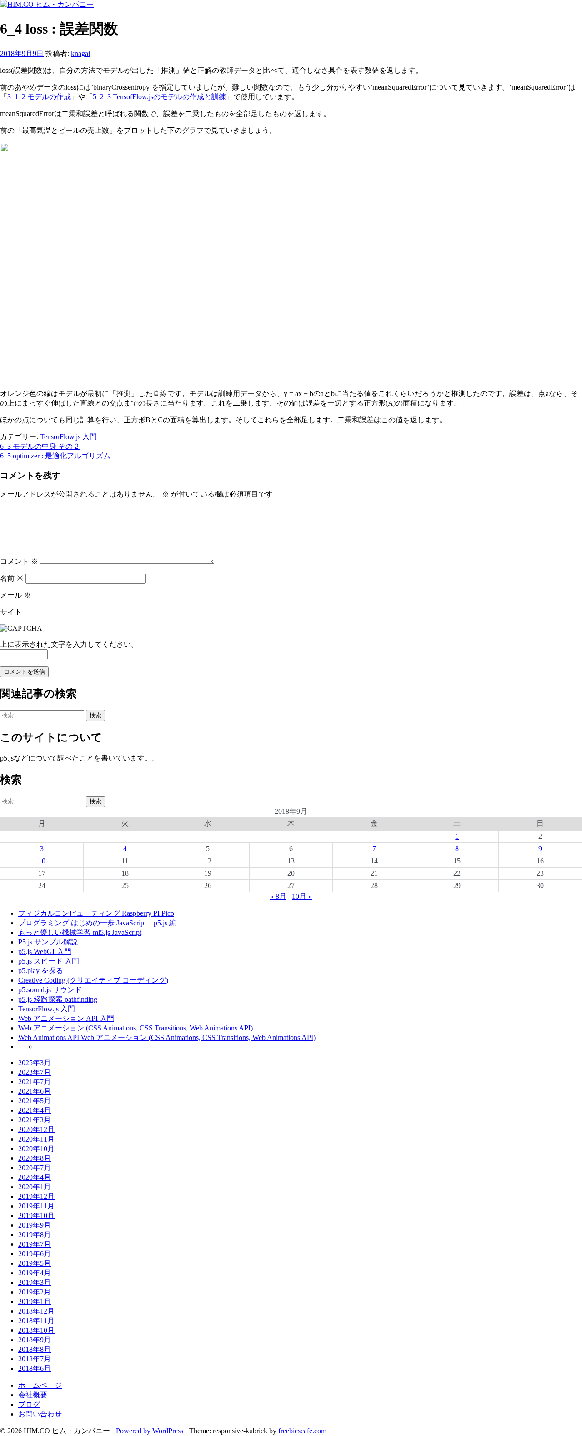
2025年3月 (34, 1062)
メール (15, 595)
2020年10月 (36, 1148)
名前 (12, 578)
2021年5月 (34, 1101)
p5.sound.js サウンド (50, 990)
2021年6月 (34, 1091)
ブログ (29, 1404)
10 (41, 861)
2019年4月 (34, 1273)
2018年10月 (36, 1330)
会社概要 (32, 1395)
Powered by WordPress (149, 1431)
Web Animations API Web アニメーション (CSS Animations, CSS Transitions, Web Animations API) (167, 1037)
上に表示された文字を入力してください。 (69, 644)
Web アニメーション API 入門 (66, 1018)
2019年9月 (34, 1225)
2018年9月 (34, 1340)
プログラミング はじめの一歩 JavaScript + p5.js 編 (97, 923)
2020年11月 (36, 1139)
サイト (11, 612)
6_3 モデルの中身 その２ (40, 446)
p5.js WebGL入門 (44, 951)
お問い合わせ (40, 1414)
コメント (19, 561)
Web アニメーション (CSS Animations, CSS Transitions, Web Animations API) (135, 1028)
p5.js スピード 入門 (48, 961)
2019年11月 (36, 1206)
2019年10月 (36, 1215)
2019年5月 (34, 1263)
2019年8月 (34, 1234)
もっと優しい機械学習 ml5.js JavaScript (79, 932)
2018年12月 (36, 1311)
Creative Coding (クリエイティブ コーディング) (93, 980)
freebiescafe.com (302, 1431)
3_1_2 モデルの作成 (39, 97)
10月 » (302, 896)
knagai (80, 53)
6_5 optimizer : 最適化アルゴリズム (55, 456)
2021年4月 (34, 1110)
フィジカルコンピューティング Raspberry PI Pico (96, 913)
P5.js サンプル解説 (48, 942)
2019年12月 (36, 1196)
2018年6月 (34, 1368)
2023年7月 (34, 1072)
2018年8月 (34, 1349)
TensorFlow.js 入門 (68, 437)
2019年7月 (34, 1244)
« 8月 (278, 896)
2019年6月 (34, 1254)
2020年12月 (36, 1129)
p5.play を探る (40, 970)
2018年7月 (34, 1359)
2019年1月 (34, 1301)
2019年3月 (34, 1282)
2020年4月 (34, 1177)
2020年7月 (34, 1168)
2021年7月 (34, 1082)
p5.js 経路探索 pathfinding (57, 999)
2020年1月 (34, 1187)
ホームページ (40, 1385)
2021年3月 (34, 1120)
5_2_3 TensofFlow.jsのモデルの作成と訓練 (159, 97)
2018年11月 (36, 1320)
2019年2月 (34, 1292)
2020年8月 (34, 1158)
